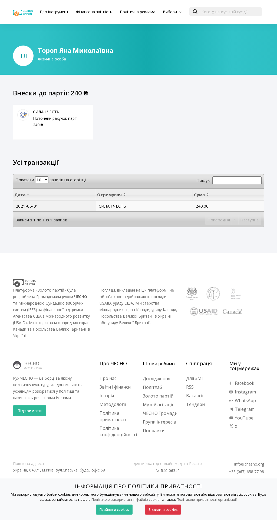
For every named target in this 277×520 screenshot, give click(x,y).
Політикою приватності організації (207, 499)
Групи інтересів (159, 422)
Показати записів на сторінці (50, 179)
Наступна (249, 219)
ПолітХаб (152, 387)
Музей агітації (158, 405)
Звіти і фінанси (115, 387)
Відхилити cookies (163, 509)
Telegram (244, 409)
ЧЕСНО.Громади (160, 413)
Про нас (108, 378)
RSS (190, 387)
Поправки (153, 431)
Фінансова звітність (94, 11)
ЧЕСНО (31, 363)
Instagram (245, 392)
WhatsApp (245, 400)
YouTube (243, 418)
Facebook (244, 383)
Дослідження (156, 379)
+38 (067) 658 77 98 (246, 471)
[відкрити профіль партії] (23, 114)
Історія (107, 396)
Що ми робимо (159, 363)
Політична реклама (137, 11)
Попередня (218, 219)
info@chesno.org (249, 464)
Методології (113, 404)
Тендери (195, 404)
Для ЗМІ (194, 378)
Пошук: (203, 180)
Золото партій (158, 396)
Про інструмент (54, 11)
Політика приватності (113, 416)
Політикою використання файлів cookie (125, 499)
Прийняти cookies (114, 509)
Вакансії (194, 396)
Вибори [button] (170, 11)
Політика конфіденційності (118, 431)
